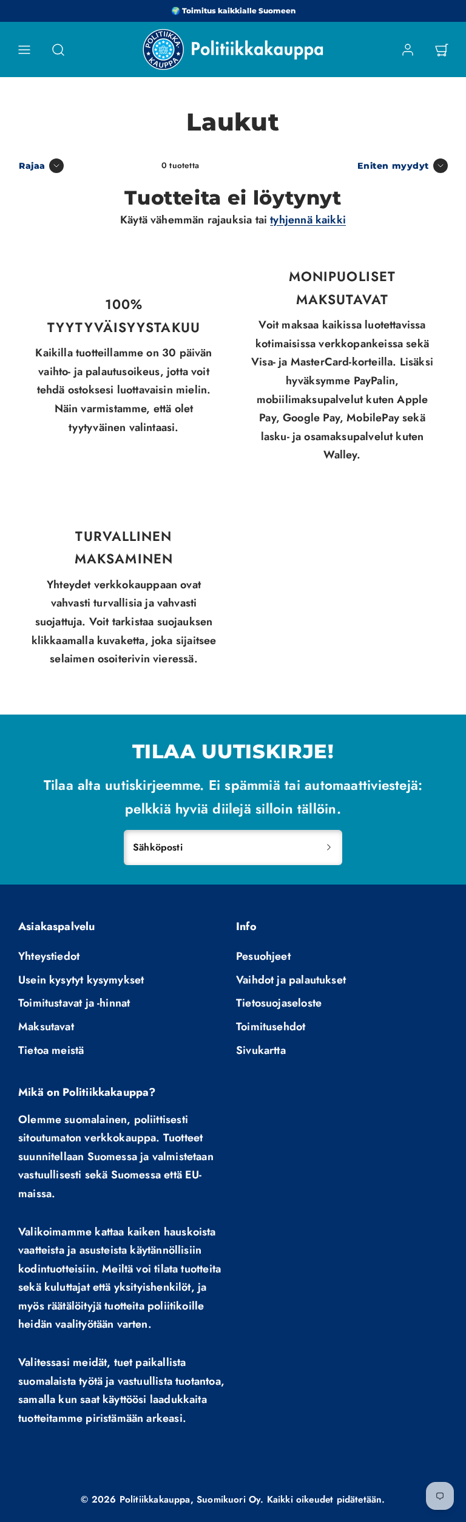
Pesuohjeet (263, 956)
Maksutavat (46, 1026)
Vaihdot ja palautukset (291, 980)
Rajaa (32, 165)
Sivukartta (261, 1050)
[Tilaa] (329, 847)
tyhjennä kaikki (308, 220)
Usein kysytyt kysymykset (81, 980)
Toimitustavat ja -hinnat (74, 1003)
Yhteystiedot (48, 956)
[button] (24, 49)
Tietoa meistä (51, 1050)
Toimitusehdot (270, 1026)
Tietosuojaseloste (279, 1003)
